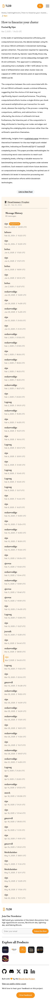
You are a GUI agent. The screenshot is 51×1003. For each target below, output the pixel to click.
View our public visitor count (14, 984)
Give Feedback (25, 995)
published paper (31, 139)
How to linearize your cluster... (35, 13)
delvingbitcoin (14, 13)
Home (3, 13)
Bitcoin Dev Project (27, 979)
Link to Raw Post (26, 192)
